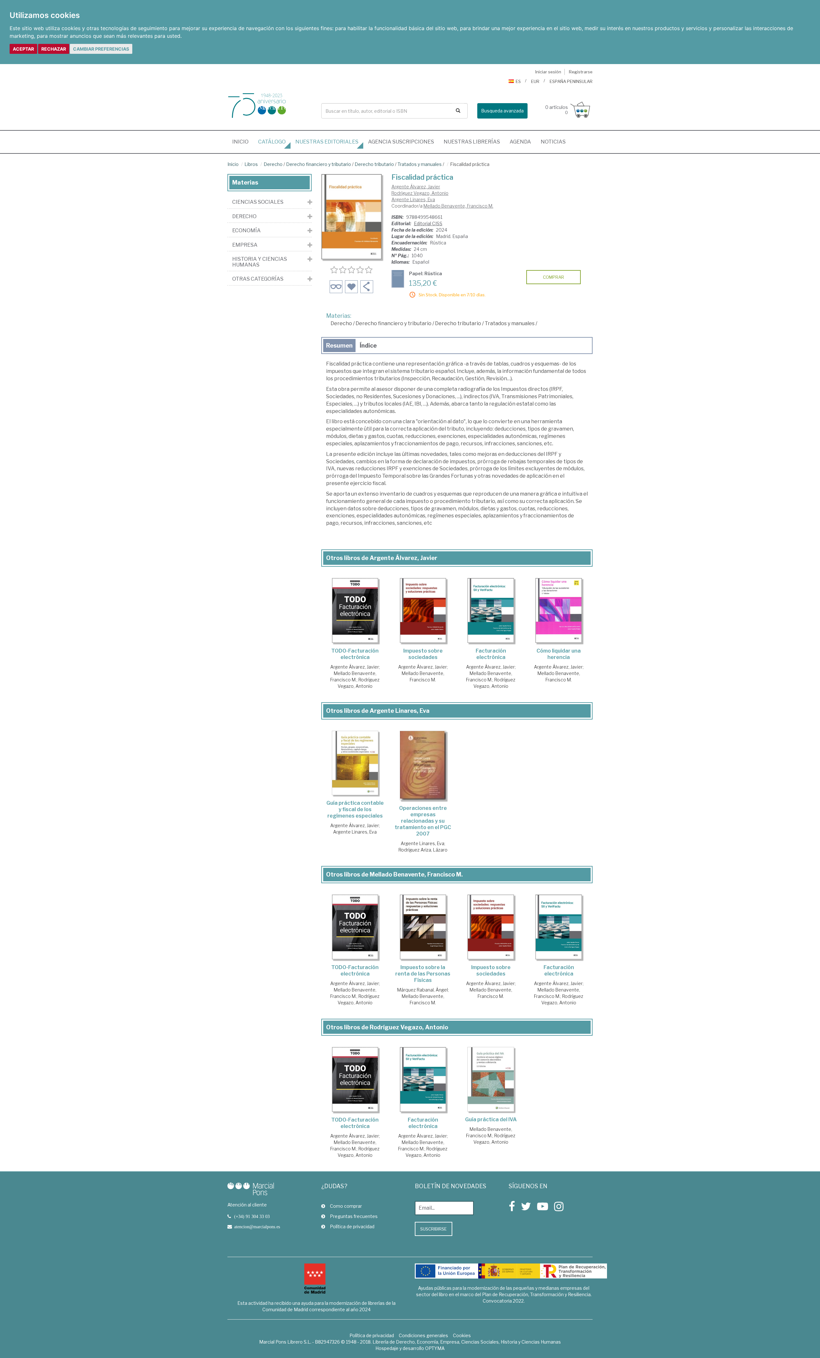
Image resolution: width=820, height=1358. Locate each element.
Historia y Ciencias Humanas (259, 261)
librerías (472, 142)
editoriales (326, 142)
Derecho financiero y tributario (318, 164)
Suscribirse (433, 1228)
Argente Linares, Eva (413, 199)
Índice (368, 345)
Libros (251, 164)
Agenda (520, 142)
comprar (553, 277)
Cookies (462, 1335)
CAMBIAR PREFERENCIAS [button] (101, 49)
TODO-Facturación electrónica (355, 654)
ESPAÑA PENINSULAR (571, 81)
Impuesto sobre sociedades (423, 654)
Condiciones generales (423, 1335)
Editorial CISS (428, 223)
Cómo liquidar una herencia (559, 654)
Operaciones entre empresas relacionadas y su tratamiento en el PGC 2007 (423, 821)
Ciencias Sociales (257, 202)
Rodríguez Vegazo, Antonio (419, 193)
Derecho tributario (374, 164)
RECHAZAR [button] (53, 49)
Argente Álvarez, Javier (415, 186)
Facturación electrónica (491, 654)
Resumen (339, 345)
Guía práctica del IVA (491, 1119)
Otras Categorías (257, 279)
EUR (535, 81)
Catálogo (272, 142)
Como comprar (346, 1206)
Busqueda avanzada (502, 110)
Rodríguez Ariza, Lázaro (422, 849)
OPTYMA (435, 1348)
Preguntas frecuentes (354, 1216)
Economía (246, 231)
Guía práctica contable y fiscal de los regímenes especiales (355, 809)
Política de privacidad (352, 1226)
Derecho (273, 164)
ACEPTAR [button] (23, 49)
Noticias (553, 142)
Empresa (245, 245)
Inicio (242, 141)
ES (518, 81)
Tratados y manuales (420, 164)
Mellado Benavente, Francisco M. (458, 206)
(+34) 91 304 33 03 (252, 1216)
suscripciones (401, 142)
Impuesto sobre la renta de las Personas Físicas (422, 973)
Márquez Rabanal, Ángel (422, 989)
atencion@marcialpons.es (257, 1226)
